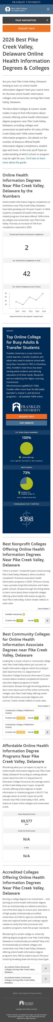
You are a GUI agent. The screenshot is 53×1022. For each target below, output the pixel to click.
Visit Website (27, 423)
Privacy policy (35, 993)
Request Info (26, 416)
